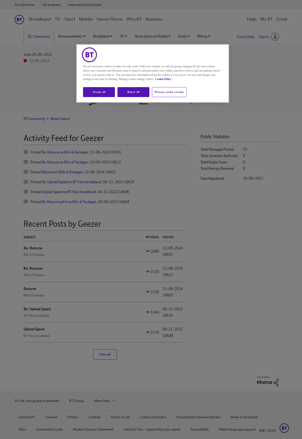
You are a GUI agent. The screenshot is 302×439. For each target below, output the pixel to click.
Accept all (99, 91)
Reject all (133, 91)
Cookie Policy (163, 79)
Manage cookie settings (169, 91)
